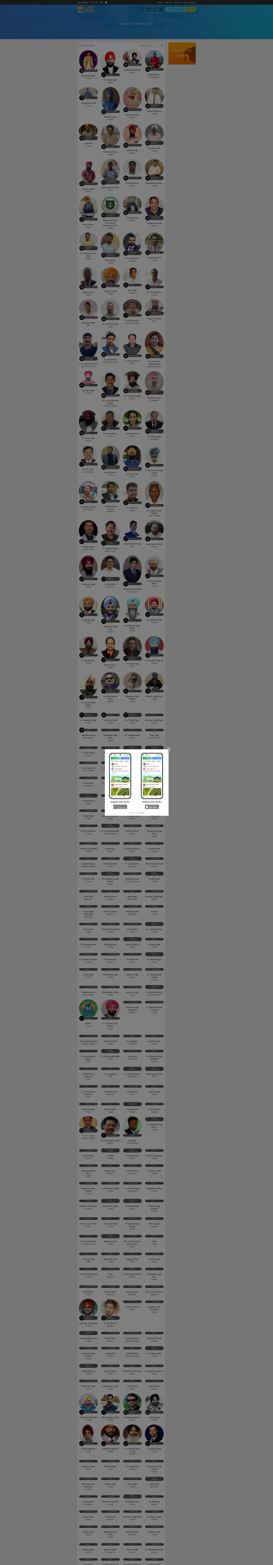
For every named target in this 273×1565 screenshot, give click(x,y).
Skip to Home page (136, 813)
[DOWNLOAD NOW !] (120, 752)
